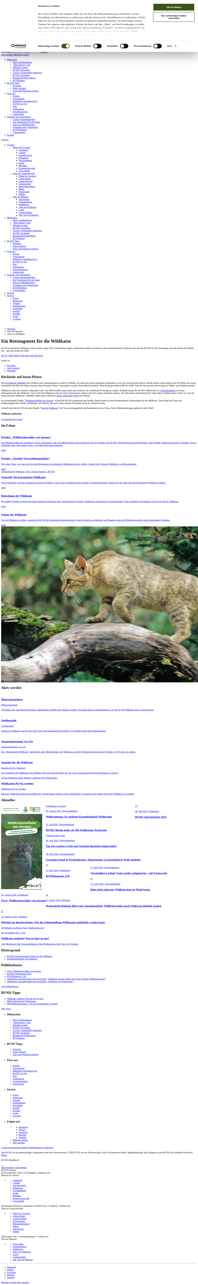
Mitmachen (12, 59)
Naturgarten (24, 199)
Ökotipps (17, 85)
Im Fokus (11, 365)
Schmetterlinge (25, 202)
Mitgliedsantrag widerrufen (40, 1147)
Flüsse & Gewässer (27, 176)
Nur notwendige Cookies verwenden (173, 16)
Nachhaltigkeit (25, 160)
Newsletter (18, 308)
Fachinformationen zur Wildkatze (22, 959)
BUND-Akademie (21, 75)
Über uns (11, 93)
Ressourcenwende (27, 168)
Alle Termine (72, 944)
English (10, 135)
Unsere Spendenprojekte (24, 119)
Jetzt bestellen (7, 1167)
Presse (16, 298)
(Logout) (17, 319)
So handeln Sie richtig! (12, 419)
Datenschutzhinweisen (85, 35)
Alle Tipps (61, 944)
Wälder (22, 194)
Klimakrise (24, 158)
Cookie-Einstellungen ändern (14, 1147)
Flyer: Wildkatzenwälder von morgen (24, 971)
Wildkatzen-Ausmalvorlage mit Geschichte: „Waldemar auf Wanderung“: (40, 981)
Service (10, 295)
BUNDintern (19, 80)
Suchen (44, 52)
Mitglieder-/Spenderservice (25, 101)
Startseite (11, 329)
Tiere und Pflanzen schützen (26, 91)
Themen (10, 145)
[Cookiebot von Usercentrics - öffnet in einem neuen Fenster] (18, 46)
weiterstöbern (20, 1167)
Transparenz (18, 109)
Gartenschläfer (25, 212)
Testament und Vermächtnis (25, 127)
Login (15, 316)
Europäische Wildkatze (15, 383)
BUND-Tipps (13, 83)
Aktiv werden (13, 368)
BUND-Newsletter (21, 70)
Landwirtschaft (25, 181)
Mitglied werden (21, 55)
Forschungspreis (20, 111)
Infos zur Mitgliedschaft (23, 124)
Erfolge (16, 96)
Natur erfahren (19, 88)
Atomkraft (23, 150)
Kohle (21, 163)
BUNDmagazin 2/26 (16, 976)
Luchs (21, 210)
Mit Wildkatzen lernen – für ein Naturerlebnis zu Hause (32, 1004)
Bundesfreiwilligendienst (24, 78)
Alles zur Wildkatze (28, 207)
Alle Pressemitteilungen (28, 944)
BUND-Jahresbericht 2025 (19, 974)
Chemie (22, 152)
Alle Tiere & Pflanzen (29, 215)
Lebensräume (25, 184)
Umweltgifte (24, 171)
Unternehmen (19, 132)
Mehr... (4, 1155)
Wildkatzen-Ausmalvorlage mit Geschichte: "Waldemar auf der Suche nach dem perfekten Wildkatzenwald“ (56, 979)
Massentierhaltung (27, 186)
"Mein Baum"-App (21, 65)
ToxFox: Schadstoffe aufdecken (27, 72)
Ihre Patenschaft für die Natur (26, 122)
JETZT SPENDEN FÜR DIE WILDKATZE (22, 355)
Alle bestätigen (173, 7)
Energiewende (25, 155)
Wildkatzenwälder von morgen (39, 400)
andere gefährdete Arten (67, 395)
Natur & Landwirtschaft (24, 173)
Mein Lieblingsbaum (22, 62)
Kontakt (16, 314)
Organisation (18, 98)
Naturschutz (24, 191)
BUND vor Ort (20, 104)
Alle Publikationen (47, 944)
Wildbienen (24, 204)
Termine (16, 303)
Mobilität (23, 165)
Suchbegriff (6, 52)
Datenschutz (18, 114)
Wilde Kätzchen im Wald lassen (21, 1001)
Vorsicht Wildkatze (49, 408)
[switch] (97, 46)
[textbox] (25, 52)
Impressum (113, 35)
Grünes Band (25, 178)
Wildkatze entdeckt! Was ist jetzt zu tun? (25, 998)
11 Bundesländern (167, 390)
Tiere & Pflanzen (20, 197)
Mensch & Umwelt (21, 147)
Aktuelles (11, 370)
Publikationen (19, 306)
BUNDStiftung (20, 130)
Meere (21, 189)
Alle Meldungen (9, 944)
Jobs (15, 106)
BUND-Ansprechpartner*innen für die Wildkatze (29, 956)
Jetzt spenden (7, 55)
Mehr (169, 46)
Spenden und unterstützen (19, 117)
